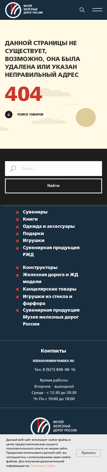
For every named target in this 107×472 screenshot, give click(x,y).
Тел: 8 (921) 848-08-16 (54, 370)
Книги (30, 219)
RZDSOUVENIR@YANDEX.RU (53, 361)
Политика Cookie (42, 466)
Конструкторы (40, 268)
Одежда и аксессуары (49, 227)
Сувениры (35, 212)
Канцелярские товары (49, 289)
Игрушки (34, 241)
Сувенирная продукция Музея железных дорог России (51, 317)
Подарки (33, 234)
